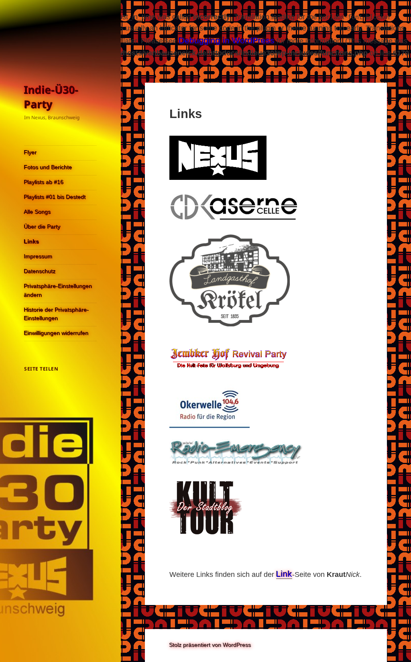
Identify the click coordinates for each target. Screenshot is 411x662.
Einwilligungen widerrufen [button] (56, 333)
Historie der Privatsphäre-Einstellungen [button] (56, 314)
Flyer (30, 152)
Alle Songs (37, 212)
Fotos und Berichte (48, 167)
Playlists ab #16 (44, 182)
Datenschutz (40, 271)
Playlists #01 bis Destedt (55, 197)
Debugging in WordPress (227, 40)
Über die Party (42, 227)
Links (31, 241)
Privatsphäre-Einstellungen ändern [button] (58, 290)
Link (284, 573)
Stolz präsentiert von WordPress (210, 645)
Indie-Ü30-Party (51, 97)
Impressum (38, 256)
